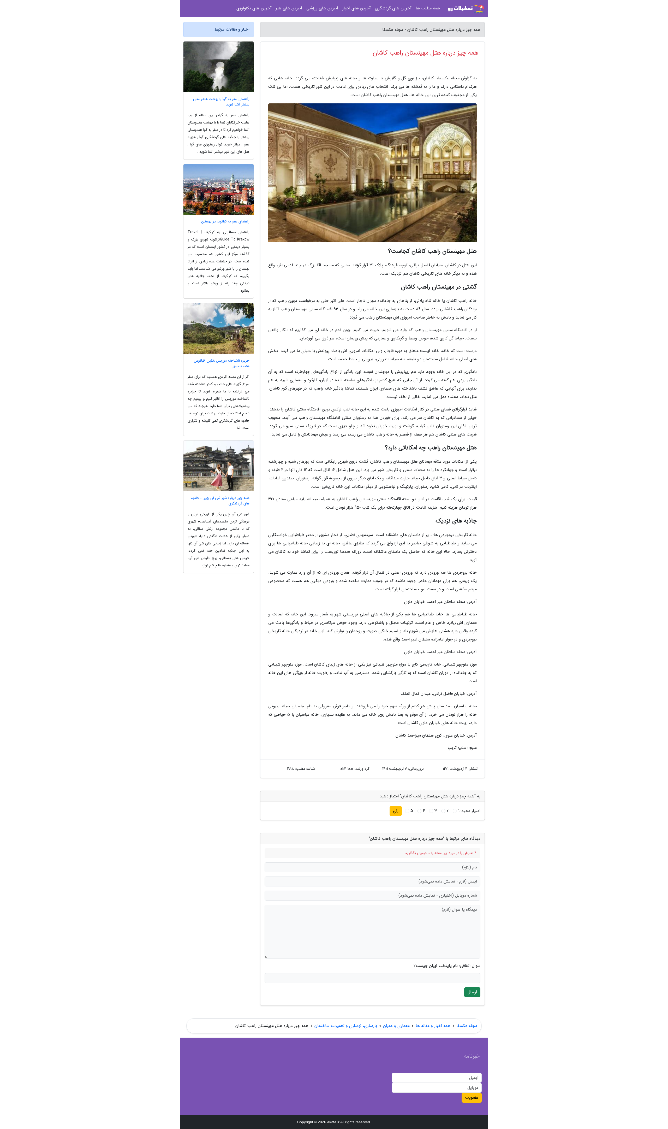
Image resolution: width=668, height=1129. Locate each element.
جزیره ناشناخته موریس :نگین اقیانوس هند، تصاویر (221, 363)
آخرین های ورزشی (322, 8)
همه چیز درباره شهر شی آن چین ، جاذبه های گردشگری (220, 500)
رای (395, 811)
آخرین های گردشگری (393, 8)
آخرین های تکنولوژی (254, 8)
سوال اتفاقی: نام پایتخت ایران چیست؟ (447, 966)
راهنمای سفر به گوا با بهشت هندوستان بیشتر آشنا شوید (221, 101)
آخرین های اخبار (356, 8)
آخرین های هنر (289, 8)
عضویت (471, 1097)
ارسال (472, 992)
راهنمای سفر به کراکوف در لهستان (225, 221)
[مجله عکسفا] (465, 8)
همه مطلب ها (428, 8)
